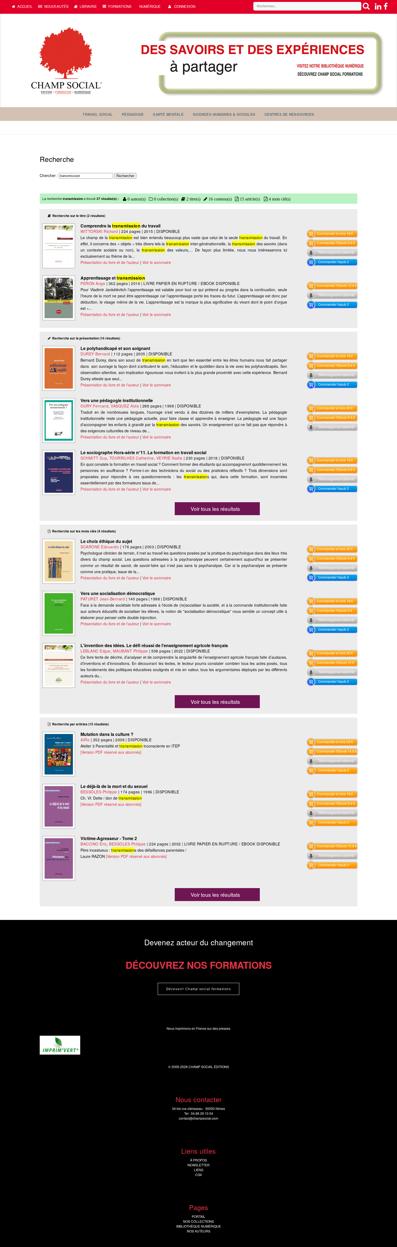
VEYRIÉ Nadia (169, 458)
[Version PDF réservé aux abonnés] (110, 752)
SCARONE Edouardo (99, 546)
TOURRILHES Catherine (131, 458)
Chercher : (49, 175)
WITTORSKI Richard (99, 231)
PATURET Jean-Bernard (102, 599)
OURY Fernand (94, 406)
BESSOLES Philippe (98, 791)
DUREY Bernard (95, 353)
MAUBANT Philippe (130, 651)
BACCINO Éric (93, 844)
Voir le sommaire (156, 262)
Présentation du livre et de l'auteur (109, 262)
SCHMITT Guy (93, 458)
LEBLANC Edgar (95, 651)
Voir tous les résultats (215, 508)
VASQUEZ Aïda (125, 406)
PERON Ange (92, 283)
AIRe (84, 739)
